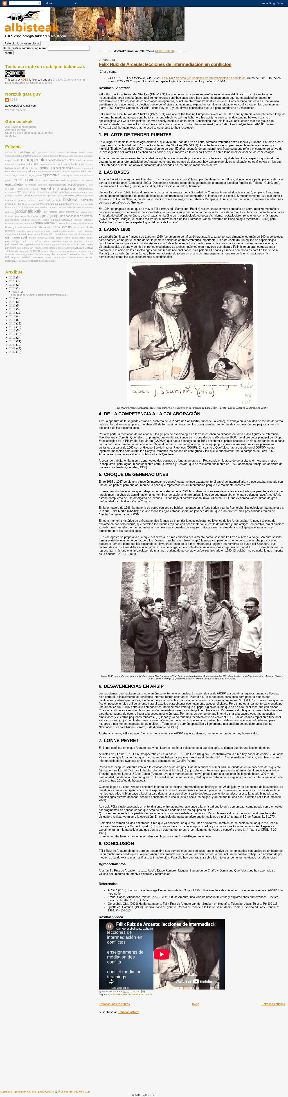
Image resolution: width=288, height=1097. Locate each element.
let (75, 227)
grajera (22, 200)
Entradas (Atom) (128, 1012)
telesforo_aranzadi (25, 254)
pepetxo (67, 241)
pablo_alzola (86, 237)
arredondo (10, 164)
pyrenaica (30, 244)
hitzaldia (87, 200)
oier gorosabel (16, 237)
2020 (12, 305)
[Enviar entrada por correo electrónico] (142, 991)
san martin (87, 244)
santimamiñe (12, 251)
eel (63, 180)
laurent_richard (13, 227)
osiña (67, 237)
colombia (56, 171)
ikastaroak (30, 204)
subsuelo (10, 254)
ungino (15, 257)
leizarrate (28, 227)
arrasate (88, 160)
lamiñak (83, 223)
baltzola (9, 168)
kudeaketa (73, 223)
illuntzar (40, 204)
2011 (16, 152)
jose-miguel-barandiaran (28, 216)
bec (28, 168)
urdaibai (25, 257)
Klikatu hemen (164, 51)
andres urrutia (39, 156)
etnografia (23, 189)
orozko (59, 237)
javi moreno (50, 211)
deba (8, 175)
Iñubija (24, 207)
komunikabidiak (44, 223)
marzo (16, 291)
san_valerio (35, 248)
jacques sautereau (83, 207)
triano (84, 254)
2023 (12, 288)
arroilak (21, 164)
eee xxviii (41, 180)
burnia (77, 168)
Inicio (195, 1004)
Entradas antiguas (273, 1004)
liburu (89, 227)
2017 (12, 316)
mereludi (21, 234)
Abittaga (25, 152)
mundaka (60, 234)
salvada (75, 244)
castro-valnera (43, 171)
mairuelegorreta (35, 231)
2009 (12, 344)
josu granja (50, 216)
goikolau (79, 195)
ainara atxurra (57, 152)
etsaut (34, 189)
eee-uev (54, 180)
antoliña (51, 156)
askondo (45, 164)
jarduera (9, 212)
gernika (28, 195)
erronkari (42, 185)
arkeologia (53, 160)
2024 (12, 284)
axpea (89, 164)
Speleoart (11, 135)
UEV (90, 254)
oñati (51, 237)
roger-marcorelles (61, 244)
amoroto (27, 155)
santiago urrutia (82, 247)
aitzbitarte (72, 152)
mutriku (78, 234)
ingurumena (51, 204)
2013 (12, 330)
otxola (75, 237)
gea (91, 192)
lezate (81, 227)
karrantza (66, 219)
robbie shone (43, 244)
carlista (30, 171)
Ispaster (53, 207)
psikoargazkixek (14, 244)
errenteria (30, 184)
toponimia (61, 254)
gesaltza (51, 195)
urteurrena (37, 257)
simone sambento (67, 251)
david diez (87, 171)
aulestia (73, 164)
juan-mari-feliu (12, 220)
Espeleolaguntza (57, 184)
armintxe (68, 160)
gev (59, 195)
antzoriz (60, 156)
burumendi (87, 168)
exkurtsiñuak (86, 188)
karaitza (55, 219)
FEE (19, 192)
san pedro (10, 247)
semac (44, 251)
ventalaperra (60, 257)
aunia (81, 164)
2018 (12, 312)
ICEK (21, 204)
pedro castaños (31, 241)
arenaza (88, 156)
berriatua (45, 168)
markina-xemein (67, 231)
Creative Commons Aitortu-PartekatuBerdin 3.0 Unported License (45, 81)
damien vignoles (71, 171)
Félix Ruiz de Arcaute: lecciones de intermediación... (39, 294)
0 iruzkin (135, 991)
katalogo (88, 220)
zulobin (52, 261)
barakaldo (19, 168)
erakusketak (14, 184)
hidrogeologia (54, 200)
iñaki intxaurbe (67, 204)
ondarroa (42, 237)
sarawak (24, 251)
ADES (24, 79)
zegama (26, 261)
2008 (12, 348)
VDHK (48, 257)
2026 (12, 277)
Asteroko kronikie (15, 129)
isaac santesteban (38, 207)
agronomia (43, 152)
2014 (12, 327)
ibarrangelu (11, 204)
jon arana (81, 212)
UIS (7, 257)
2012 (12, 334)
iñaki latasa (81, 204)
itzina (69, 207)
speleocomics (86, 251)
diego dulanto (19, 175)
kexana (9, 223)
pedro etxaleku (52, 241)
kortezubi (61, 223)
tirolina (39, 254)
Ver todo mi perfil (15, 110)
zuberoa (35, 260)
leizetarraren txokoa (47, 227)
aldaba (18, 156)
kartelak (78, 220)
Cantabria (20, 171)
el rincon (87, 180)
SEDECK (35, 251)
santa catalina (49, 248)
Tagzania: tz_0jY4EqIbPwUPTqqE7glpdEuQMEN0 (27, 1091)
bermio (34, 168)
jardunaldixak (28, 211)
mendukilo (10, 234)
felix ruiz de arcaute (133, 994)
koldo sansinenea (23, 223)
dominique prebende (72, 175)
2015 (12, 323)
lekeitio (66, 227)
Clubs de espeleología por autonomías (29, 132)
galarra (54, 192)
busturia (9, 171)
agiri (34, 152)
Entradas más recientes (114, 1004)
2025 (12, 281)
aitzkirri (82, 152)
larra (90, 223)
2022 (12, 298)
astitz (53, 164)
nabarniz (88, 234)
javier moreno (66, 211)
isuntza (62, 207)
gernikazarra (39, 195)
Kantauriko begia (39, 220)
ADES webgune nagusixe (21, 126)
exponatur (10, 192)
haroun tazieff (36, 200)
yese (18, 261)
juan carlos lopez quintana (76, 216)
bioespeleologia (63, 168)
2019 (12, 309)
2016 (12, 319)
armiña (79, 160)
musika (69, 234)
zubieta (44, 261)
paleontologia (12, 241)
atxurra (62, 164)
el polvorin (73, 180)
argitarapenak (30, 159)
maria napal (50, 231)
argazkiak (10, 160)
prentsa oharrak (83, 241)
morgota (48, 234)
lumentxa (10, 231)
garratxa (64, 192)
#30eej (8, 152)
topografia (49, 254)
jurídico (25, 220)
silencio (53, 251)
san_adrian (23, 248)
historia (148, 994)
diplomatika (116, 994)
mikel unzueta (35, 234)
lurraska (21, 231)
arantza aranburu (74, 156)
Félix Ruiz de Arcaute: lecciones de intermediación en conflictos (165, 64)
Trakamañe (73, 254)
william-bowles (76, 257)
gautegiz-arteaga (79, 192)
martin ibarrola (84, 231)
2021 (12, 301)
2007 (12, 351)
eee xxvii (23, 179)
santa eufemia (65, 248)
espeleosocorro (77, 184)
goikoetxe (68, 195)
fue (48, 192)
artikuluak (33, 164)
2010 (12, 341)
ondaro (32, 237)
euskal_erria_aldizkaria (58, 188)
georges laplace (13, 195)
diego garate (35, 175)
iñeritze (16, 207)
